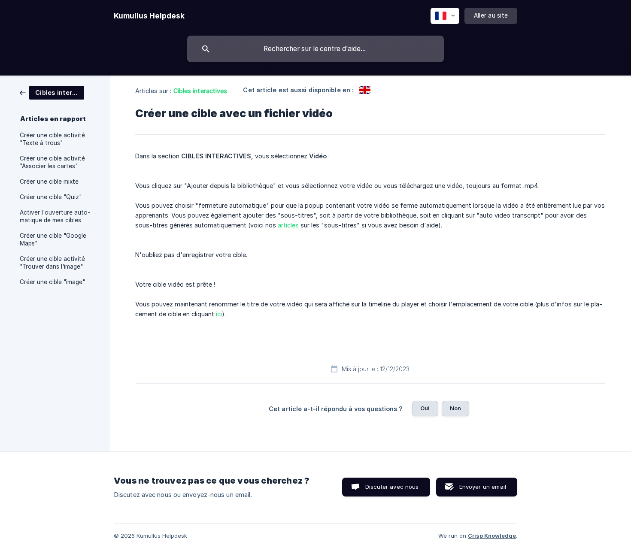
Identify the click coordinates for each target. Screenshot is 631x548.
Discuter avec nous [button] (392, 486)
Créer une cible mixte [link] (49, 181)
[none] (149, 16)
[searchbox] (315, 49)
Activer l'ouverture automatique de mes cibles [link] (55, 216)
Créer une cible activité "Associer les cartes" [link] (52, 162)
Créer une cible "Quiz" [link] (51, 197)
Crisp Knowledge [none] (492, 535)
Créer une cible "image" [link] (52, 282)
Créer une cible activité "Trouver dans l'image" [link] (52, 262)
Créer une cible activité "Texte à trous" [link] (52, 139)
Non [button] (455, 408)
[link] (52, 92)
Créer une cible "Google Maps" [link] (53, 239)
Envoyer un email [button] (482, 486)
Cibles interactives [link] (200, 90)
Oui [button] (425, 408)
